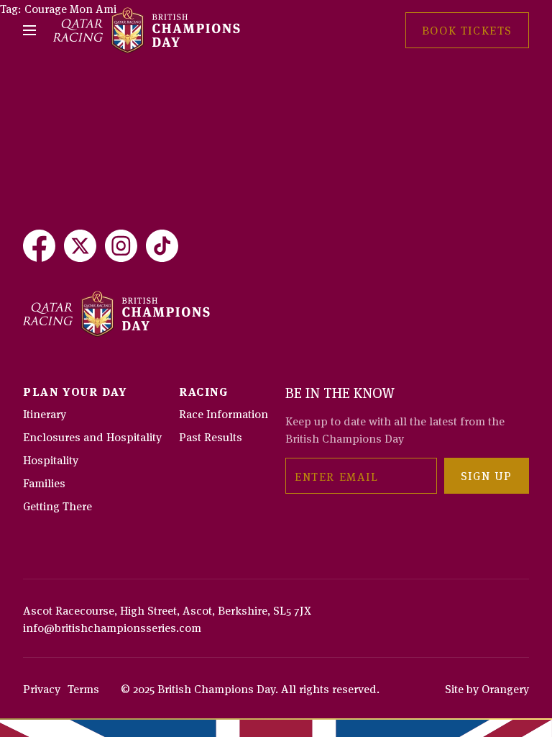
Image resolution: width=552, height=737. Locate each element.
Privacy (41, 688)
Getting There (57, 505)
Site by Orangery (487, 688)
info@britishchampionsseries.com (112, 627)
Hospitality (50, 459)
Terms (83, 688)
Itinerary (44, 413)
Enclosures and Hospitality (92, 436)
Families (44, 482)
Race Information (223, 413)
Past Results (210, 436)
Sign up (486, 475)
